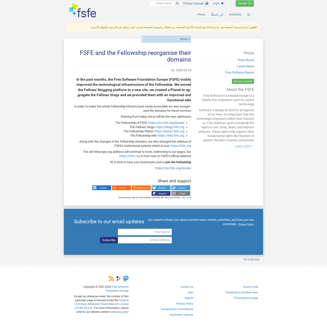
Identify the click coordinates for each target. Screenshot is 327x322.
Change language (194, 3)
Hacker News (142, 188)
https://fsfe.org (181, 146)
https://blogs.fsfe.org (170, 127)
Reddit (123, 188)
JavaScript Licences (181, 314)
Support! (162, 193)
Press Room (246, 60)
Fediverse (181, 188)
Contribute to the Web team (241, 292)
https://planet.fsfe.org (169, 131)
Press (201, 14)
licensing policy (119, 311)
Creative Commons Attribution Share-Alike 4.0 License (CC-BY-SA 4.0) (101, 304)
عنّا (249, 14)
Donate (243, 3)
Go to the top (251, 259)
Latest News (245, 66)
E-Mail (182, 193)
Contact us (186, 286)
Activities (235, 14)
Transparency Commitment (177, 309)
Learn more (186, 197)
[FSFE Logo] (82, 10)
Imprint (189, 298)
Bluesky (162, 188)
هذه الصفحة (150, 27)
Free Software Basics (239, 72)
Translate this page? (246, 298)
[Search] (177, 3)
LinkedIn (103, 188)
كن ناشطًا (217, 14)
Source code (250, 286)
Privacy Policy (184, 303)
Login (217, 3)
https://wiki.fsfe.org (171, 135)
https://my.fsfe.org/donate (166, 123)
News (184, 39)
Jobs (190, 292)
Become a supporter (243, 81)
